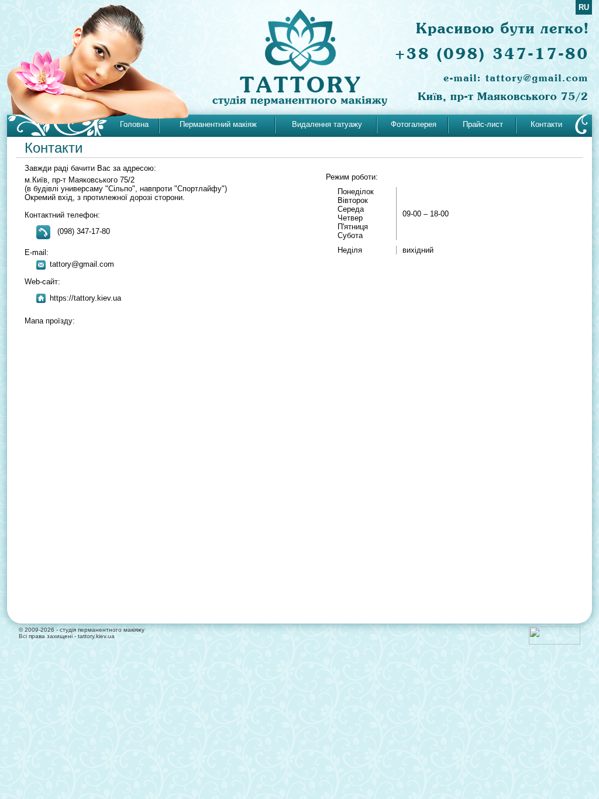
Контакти (546, 124)
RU (584, 7)
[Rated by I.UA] (554, 642)
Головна (134, 124)
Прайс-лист (483, 124)
